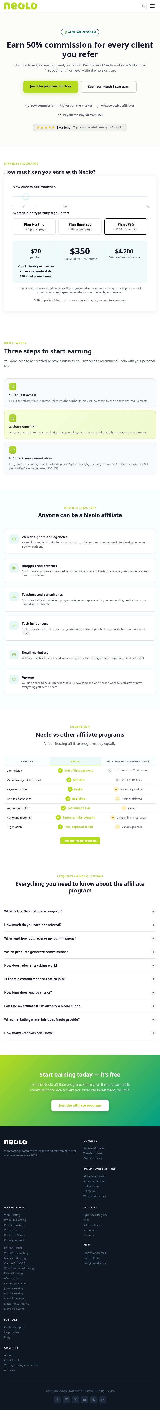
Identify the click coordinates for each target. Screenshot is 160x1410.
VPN (86, 1220)
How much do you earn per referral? (79, 925)
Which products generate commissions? (79, 952)
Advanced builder (94, 1181)
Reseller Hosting (14, 1225)
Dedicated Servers (15, 1235)
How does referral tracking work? (79, 965)
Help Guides (11, 1332)
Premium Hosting (15, 1220)
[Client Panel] (143, 6)
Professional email (94, 1253)
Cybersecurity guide (95, 1215)
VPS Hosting (11, 1230)
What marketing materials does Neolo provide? (79, 1019)
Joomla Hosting (13, 1288)
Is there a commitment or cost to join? (79, 979)
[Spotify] (93, 1399)
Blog (7, 1337)
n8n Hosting (11, 1278)
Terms (89, 1391)
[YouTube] (84, 1399)
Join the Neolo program (80, 841)
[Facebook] (57, 1399)
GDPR (111, 1391)
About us (9, 1355)
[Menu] (152, 6)
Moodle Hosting (14, 1308)
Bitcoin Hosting (13, 1293)
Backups (88, 1235)
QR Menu (89, 1191)
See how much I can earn (109, 86)
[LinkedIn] (102, 1399)
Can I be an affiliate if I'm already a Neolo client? (79, 1006)
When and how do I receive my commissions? (79, 938)
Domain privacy (92, 1158)
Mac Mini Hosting (14, 1298)
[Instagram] (66, 1399)
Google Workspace (95, 1263)
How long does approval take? (79, 992)
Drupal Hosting (13, 1273)
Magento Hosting (15, 1258)
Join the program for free (50, 86)
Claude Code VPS (14, 1263)
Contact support (14, 1327)
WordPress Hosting (16, 1253)
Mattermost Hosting (16, 1303)
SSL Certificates (92, 1225)
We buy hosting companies (21, 1365)
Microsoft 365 (91, 1258)
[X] (75, 1399)
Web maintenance (94, 1196)
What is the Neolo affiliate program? (79, 911)
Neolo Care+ (91, 1230)
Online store (91, 1186)
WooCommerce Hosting (19, 1268)
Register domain (93, 1148)
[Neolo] (20, 6)
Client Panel (11, 1360)
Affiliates (9, 1370)
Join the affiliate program (80, 1105)
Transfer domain (93, 1153)
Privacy (100, 1391)
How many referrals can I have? (79, 1033)
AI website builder (94, 1176)
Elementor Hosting (16, 1283)
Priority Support (14, 1240)
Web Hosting (12, 1215)
